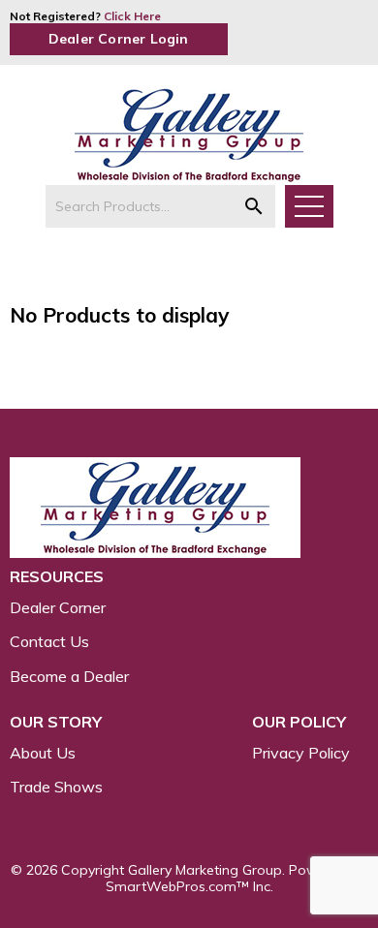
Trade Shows (56, 786)
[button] (254, 206)
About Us (43, 752)
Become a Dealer (69, 676)
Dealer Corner (58, 607)
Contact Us (49, 641)
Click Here (132, 16)
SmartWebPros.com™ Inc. (189, 886)
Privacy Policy (301, 752)
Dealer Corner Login (118, 38)
